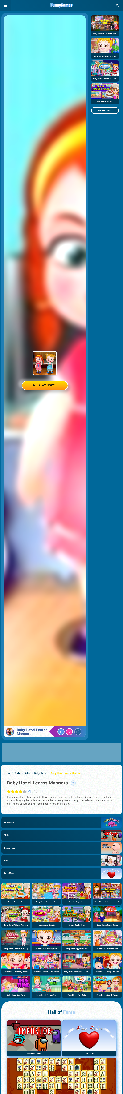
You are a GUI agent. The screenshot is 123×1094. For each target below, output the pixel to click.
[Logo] (61, 5)
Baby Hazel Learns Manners (66, 773)
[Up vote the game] (61, 731)
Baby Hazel (40, 773)
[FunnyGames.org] (8, 773)
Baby (27, 773)
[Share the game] (77, 731)
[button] (117, 5)
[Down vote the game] (69, 731)
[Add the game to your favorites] (73, 783)
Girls (17, 773)
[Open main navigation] (5, 5)
